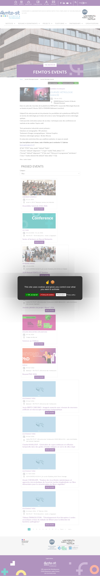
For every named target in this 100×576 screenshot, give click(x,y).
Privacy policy (70, 295)
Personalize (61, 295)
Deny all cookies (48, 295)
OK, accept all (32, 295)
